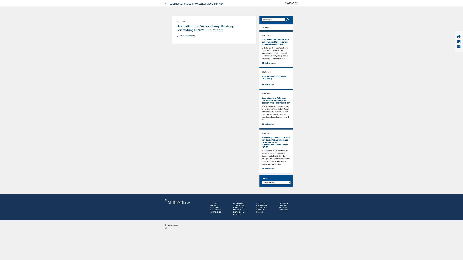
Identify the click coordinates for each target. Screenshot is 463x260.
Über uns (282, 205)
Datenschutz (215, 210)
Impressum (214, 208)
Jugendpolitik (238, 205)
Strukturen (283, 210)
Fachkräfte (283, 203)
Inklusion (237, 210)
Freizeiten (237, 214)
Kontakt (213, 205)
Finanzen (259, 212)
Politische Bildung (240, 212)
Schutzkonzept (216, 212)
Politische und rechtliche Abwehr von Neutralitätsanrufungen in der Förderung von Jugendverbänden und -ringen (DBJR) (276, 142)
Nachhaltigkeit (239, 208)
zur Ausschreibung (187, 36)
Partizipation (238, 203)
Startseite (214, 203)
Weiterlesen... (270, 63)
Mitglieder (283, 208)
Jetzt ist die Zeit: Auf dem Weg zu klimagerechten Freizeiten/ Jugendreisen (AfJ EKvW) (275, 42)
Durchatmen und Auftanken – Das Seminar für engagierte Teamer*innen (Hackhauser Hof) (276, 100)
